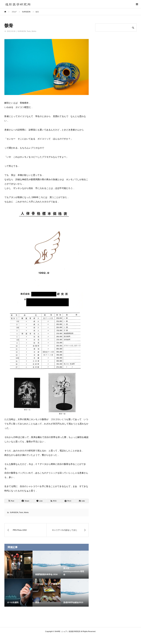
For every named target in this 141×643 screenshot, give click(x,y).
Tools (29, 31)
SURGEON (21, 31)
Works (34, 31)
